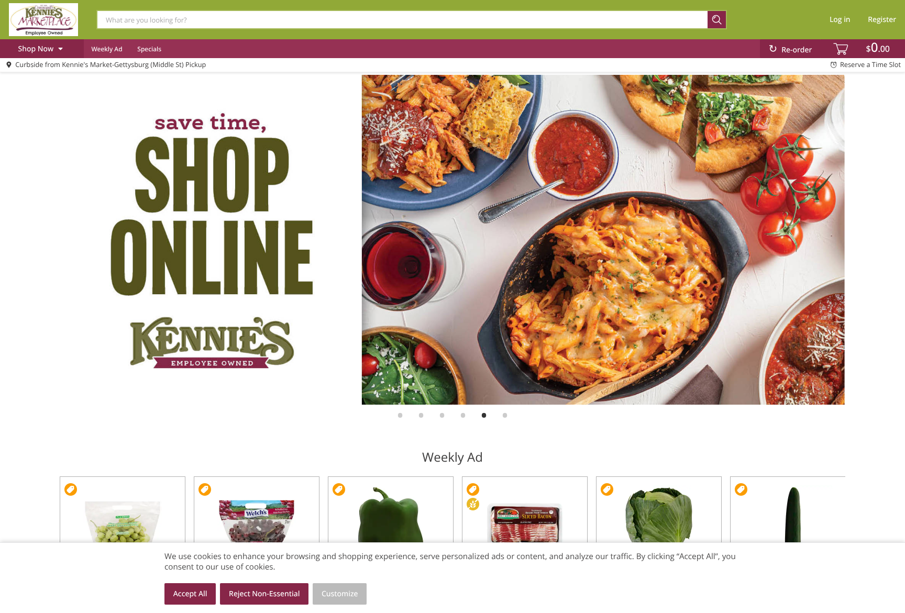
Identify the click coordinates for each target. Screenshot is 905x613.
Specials (149, 48)
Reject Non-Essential (264, 594)
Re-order (796, 50)
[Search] (717, 19)
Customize (340, 594)
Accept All (190, 594)
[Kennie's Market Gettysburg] (43, 19)
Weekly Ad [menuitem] (106, 48)
